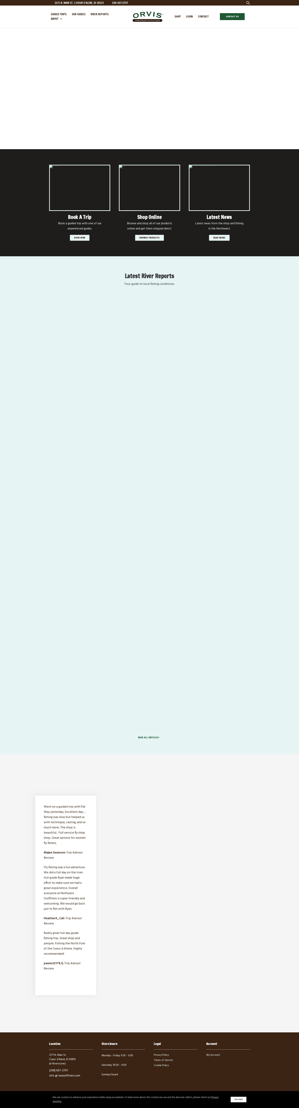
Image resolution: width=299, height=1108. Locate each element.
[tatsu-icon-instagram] (224, 3)
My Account (213, 1055)
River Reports (100, 14)
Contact (203, 16)
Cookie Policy (161, 1065)
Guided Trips (59, 14)
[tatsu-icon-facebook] (218, 3)
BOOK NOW (79, 237)
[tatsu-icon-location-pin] (50, 3)
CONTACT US (232, 16)
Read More (219, 237)
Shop (178, 16)
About (54, 19)
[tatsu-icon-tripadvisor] (235, 3)
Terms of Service (163, 1060)
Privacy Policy (161, 1055)
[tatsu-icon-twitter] (229, 3)
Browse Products (149, 237)
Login (189, 16)
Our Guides (78, 14)
